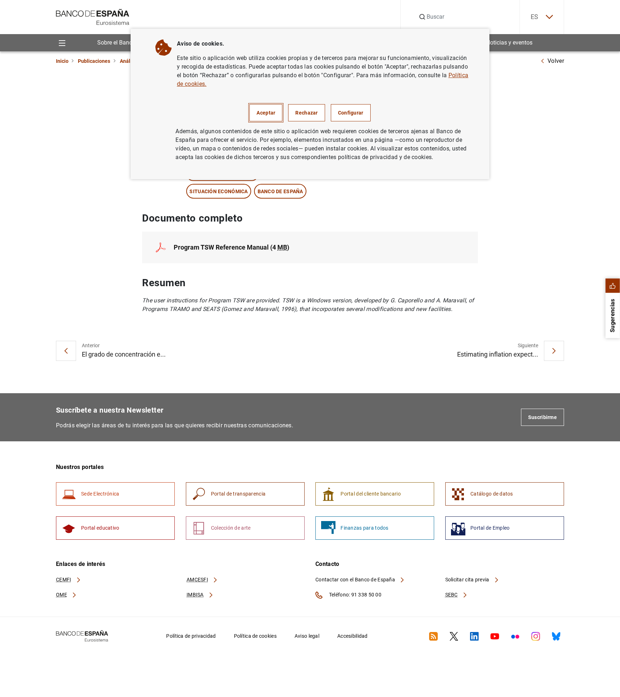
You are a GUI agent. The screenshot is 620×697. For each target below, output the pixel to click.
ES (535, 16)
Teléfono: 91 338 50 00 (354, 595)
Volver (556, 60)
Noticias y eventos (509, 42)
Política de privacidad (191, 636)
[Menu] (62, 42)
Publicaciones (94, 61)
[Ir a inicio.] (93, 16)
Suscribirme (542, 417)
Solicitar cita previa (467, 579)
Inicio (62, 61)
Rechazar (306, 113)
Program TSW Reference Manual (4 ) (231, 247)
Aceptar (266, 113)
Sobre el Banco (116, 42)
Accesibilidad (352, 636)
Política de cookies (255, 636)
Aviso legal (307, 636)
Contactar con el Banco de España (355, 579)
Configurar (350, 113)
